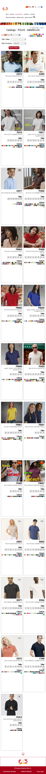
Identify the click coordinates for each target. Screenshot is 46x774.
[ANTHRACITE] (21, 145)
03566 (41, 600)
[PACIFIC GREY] (27, 262)
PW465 (19, 308)
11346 (41, 658)
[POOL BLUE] (30, 613)
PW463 (19, 249)
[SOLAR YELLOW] (43, 322)
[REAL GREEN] (21, 147)
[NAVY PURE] (35, 205)
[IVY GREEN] (42, 205)
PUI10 (19, 132)
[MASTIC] (39, 205)
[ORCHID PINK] (27, 321)
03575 (19, 658)
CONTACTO (26, 14)
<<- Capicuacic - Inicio (36, 28)
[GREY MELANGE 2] (27, 671)
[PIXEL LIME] (33, 380)
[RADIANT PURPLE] (26, 321)
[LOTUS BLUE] (35, 262)
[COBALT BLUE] (40, 321)
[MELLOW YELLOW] (38, 205)
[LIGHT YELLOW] (33, 613)
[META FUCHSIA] (2, 438)
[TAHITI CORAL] (43, 206)
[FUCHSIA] (12, 145)
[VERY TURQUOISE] (38, 322)
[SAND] (16, 147)
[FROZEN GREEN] (36, 613)
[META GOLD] (43, 380)
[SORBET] (42, 322)
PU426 (41, 191)
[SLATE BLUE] (35, 673)
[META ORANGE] (40, 380)
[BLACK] (21, 87)
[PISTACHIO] (12, 496)
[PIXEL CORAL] (3, 145)
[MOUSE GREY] (5, 554)
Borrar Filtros (14, 48)
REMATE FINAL (20, 17)
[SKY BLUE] (11, 87)
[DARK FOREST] (30, 204)
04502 (41, 541)
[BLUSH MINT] (39, 379)
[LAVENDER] (29, 379)
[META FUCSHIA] (24, 379)
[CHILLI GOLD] (14, 145)
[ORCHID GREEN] (29, 321)
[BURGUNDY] (18, 87)
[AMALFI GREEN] (40, 204)
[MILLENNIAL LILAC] (35, 321)
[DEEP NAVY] (16, 87)
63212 (19, 74)
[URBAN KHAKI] (40, 322)
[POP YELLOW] (42, 263)
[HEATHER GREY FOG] (24, 204)
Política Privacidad (26, 771)
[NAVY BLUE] (32, 321)
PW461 (19, 425)
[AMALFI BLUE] (43, 204)
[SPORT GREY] (24, 205)
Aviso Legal (40, 771)
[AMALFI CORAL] (42, 204)
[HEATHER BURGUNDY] (26, 204)
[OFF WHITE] (32, 205)
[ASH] (16, 613)
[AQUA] (21, 554)
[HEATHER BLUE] (27, 204)
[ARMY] (18, 613)
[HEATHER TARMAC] (43, 205)
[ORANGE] (29, 87)
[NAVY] (30, 87)
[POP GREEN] (26, 262)
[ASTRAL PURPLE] (42, 613)
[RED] (14, 87)
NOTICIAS (32, 14)
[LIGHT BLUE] (8, 145)
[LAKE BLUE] (40, 205)
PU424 (41, 366)
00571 (19, 600)
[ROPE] (18, 556)
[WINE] (14, 147)
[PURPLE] (2, 145)
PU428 (41, 249)
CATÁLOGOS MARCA (11, 17)
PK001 (41, 425)
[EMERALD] (36, 87)
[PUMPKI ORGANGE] (14, 730)
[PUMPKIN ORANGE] (11, 496)
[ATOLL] (19, 145)
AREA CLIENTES (29, 17)
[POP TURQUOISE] (43, 263)
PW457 (41, 483)
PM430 (41, 308)
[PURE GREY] (21, 556)
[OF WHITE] (32, 613)
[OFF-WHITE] (3, 554)
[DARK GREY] (29, 204)
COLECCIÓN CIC (19, 14)
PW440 (19, 366)
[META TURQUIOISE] (33, 438)
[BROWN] (15, 145)
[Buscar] (34, 17)
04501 (19, 541)
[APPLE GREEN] (43, 379)
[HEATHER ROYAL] (33, 87)
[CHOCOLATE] (11, 613)
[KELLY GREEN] (32, 87)
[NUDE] (33, 205)
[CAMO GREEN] (32, 204)
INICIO (7, 14)
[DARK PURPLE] (8, 613)
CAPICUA (12, 14)
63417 (19, 191)
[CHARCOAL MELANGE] (35, 671)
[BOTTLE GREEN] (19, 87)
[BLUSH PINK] (33, 204)
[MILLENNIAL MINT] (33, 321)
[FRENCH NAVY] (14, 554)
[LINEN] (6, 554)
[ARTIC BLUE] (43, 613)
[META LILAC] (42, 380)
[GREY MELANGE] (11, 554)
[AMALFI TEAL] (38, 204)
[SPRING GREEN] (43, 614)
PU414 (19, 717)
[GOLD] (12, 554)
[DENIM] (15, 554)
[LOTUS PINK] (33, 262)
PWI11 (41, 132)
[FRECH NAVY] (38, 613)
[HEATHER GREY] (15, 87)
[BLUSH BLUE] (40, 379)
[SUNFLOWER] (9, 87)
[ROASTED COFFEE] (27, 205)
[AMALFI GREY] (39, 204)
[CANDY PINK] (16, 554)
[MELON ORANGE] (30, 262)
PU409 (19, 483)
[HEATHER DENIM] (26, 671)
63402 (41, 74)
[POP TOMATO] (24, 262)
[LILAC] (8, 554)
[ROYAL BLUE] (12, 87)
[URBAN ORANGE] (39, 322)
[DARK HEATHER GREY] (39, 87)
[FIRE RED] (38, 321)
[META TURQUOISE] (39, 380)
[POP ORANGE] (29, 613)
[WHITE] (8, 87)
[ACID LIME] (43, 262)
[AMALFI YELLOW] (36, 204)
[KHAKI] (15, 496)
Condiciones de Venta (9, 771)
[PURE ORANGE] (30, 205)
